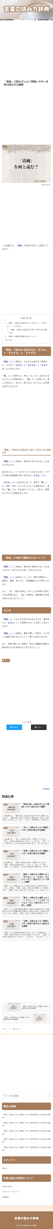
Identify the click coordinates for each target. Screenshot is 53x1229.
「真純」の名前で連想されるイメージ (21, 336)
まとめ (9, 340)
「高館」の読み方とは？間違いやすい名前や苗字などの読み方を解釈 (26, 1124)
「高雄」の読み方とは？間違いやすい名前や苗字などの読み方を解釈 (26, 1132)
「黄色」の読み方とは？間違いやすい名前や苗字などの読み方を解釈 (26, 1116)
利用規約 (5, 1197)
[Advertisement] (26, 48)
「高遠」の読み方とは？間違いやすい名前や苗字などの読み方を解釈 (26, 1148)
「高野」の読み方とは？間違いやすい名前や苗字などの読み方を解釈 (26, 1140)
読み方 (7, 660)
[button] (39, 727)
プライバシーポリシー (10, 1192)
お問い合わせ (7, 1186)
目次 (23, 318)
